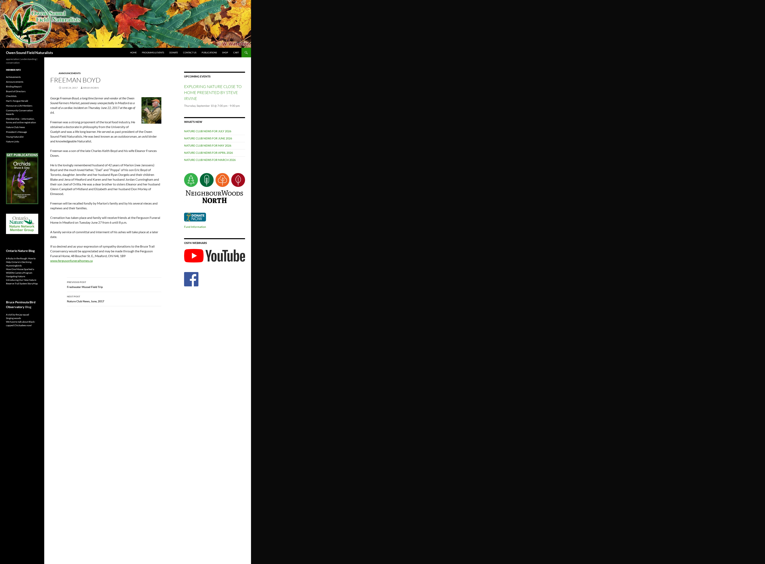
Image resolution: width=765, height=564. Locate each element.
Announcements (70, 73)
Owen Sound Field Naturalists (29, 52)
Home (133, 52)
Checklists (11, 96)
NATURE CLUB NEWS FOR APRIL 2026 (208, 152)
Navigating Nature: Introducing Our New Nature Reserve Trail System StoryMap (22, 280)
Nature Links (12, 141)
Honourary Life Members (19, 105)
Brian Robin (91, 87)
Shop (225, 52)
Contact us (189, 52)
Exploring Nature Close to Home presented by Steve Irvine (213, 92)
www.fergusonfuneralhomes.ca (71, 260)
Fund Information (195, 226)
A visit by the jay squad (17, 314)
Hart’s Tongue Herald (17, 100)
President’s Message (16, 131)
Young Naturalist (15, 136)
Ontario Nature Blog (20, 251)
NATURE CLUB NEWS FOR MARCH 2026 (210, 160)
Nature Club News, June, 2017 (85, 299)
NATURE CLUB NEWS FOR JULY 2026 (207, 131)
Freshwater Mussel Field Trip (85, 285)
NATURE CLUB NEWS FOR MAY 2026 (207, 145)
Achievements (13, 76)
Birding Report (14, 86)
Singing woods (13, 318)
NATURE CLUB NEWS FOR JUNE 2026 (208, 138)
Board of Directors (16, 91)
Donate (173, 52)
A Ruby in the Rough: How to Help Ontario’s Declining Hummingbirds (21, 262)
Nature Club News (15, 127)
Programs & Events (153, 52)
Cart (236, 52)
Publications (209, 52)
